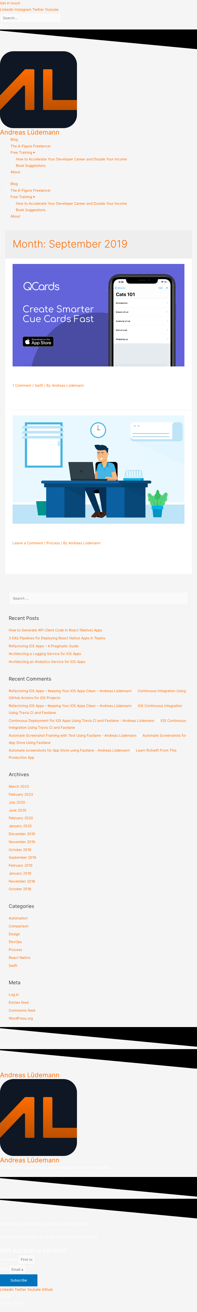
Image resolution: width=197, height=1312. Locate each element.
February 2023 (21, 794)
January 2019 (20, 873)
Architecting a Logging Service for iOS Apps (45, 654)
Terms (5, 1296)
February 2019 (21, 865)
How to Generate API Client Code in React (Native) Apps (55, 630)
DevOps (15, 942)
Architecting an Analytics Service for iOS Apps (47, 662)
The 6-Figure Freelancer (31, 146)
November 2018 (22, 881)
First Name (9, 1259)
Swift (39, 385)
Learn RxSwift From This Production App (86, 376)
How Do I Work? (41, 534)
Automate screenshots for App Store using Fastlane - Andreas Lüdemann (69, 750)
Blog (14, 139)
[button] (10, 3)
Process (53, 543)
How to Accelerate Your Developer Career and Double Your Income (71, 159)
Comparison (18, 926)
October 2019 (20, 850)
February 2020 (21, 818)
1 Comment (22, 385)
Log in (14, 994)
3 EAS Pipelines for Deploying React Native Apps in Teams (57, 638)
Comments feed (22, 1010)
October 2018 (20, 889)
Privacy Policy (12, 1302)
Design (14, 934)
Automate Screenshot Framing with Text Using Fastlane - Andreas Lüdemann (72, 735)
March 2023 (19, 786)
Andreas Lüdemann (30, 132)
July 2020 (17, 802)
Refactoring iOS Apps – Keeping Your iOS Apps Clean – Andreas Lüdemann (70, 691)
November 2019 (22, 842)
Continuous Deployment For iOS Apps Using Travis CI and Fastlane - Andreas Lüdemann (81, 721)
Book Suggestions (30, 165)
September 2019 (22, 857)
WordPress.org (21, 1018)
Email (4, 1269)
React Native (19, 958)
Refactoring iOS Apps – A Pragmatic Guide (43, 646)
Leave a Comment (28, 543)
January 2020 (20, 826)
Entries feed (18, 1002)
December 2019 (22, 834)
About (15, 172)
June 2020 (17, 810)
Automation (18, 918)
